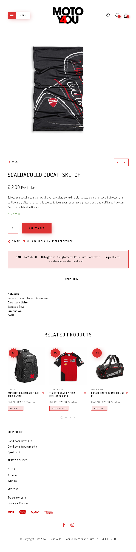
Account (13, 475)
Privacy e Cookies (18, 503)
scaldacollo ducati (73, 261)
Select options (59, 408)
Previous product (117, 162)
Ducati (116, 257)
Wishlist (12, 480)
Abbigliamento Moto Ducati (72, 257)
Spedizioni (14, 452)
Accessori (94, 257)
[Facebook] (64, 525)
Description (68, 279)
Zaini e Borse (14, 389)
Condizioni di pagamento (22, 446)
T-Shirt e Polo (56, 389)
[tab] (68, 280)
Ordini (11, 469)
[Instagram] (72, 525)
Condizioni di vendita (20, 441)
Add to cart (15, 408)
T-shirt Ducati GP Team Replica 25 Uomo (62, 394)
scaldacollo (55, 261)
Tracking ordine (17, 497)
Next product (124, 162)
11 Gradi (66, 539)
